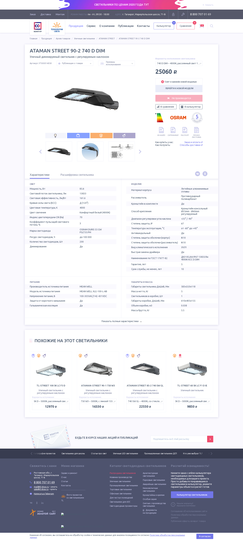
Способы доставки (190, 145)
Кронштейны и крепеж (153, 495)
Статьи (64, 481)
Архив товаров (63, 38)
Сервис (91, 25)
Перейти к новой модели (179, 88)
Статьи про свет (70, 453)
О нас (64, 477)
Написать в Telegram (44, 494)
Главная (33, 38)
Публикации (126, 25)
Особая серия (150, 499)
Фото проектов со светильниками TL (72, 498)
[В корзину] (178, 98)
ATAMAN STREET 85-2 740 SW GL (145, 385)
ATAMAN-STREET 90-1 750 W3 (98, 385)
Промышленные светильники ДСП (132, 453)
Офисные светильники (120, 493)
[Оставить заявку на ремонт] (183, 14)
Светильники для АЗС (120, 502)
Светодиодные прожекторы (123, 506)
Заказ (33, 14)
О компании (107, 25)
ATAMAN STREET (107, 38)
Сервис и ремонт (69, 473)
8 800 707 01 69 (200, 14)
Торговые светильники (121, 489)
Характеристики (39, 174)
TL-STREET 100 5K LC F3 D (51, 385)
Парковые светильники (154, 480)
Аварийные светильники (154, 484)
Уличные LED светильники (96, 453)
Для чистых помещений (121, 498)
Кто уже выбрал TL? (164, 453)
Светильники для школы (44, 453)
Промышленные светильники (124, 485)
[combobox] (178, 63)
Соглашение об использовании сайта (189, 511)
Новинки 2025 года (189, 453)
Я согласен (205, 536)
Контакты (143, 25)
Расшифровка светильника (77, 174)
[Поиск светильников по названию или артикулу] (211, 26)
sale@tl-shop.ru (41, 489)
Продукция (46, 38)
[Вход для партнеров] (173, 14)
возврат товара (198, 521)
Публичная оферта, (180, 521)
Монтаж (60, 14)
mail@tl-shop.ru (41, 487)
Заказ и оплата (192, 142)
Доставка (45, 14)
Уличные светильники (84, 38)
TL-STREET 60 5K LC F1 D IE (192, 385)
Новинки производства (121, 477)
